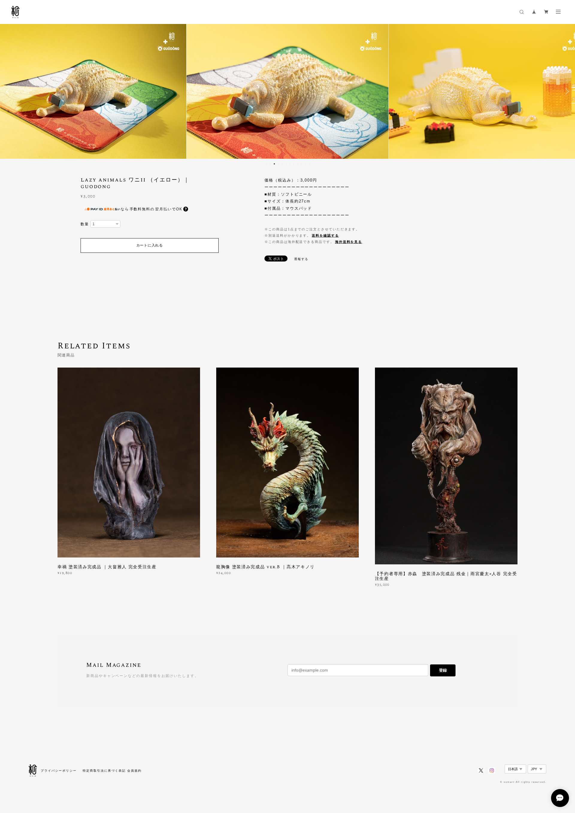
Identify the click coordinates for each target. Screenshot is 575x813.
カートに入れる (149, 245)
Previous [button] (9, 91)
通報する (301, 259)
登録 (443, 670)
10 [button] (301, 163)
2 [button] (270, 163)
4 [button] (278, 163)
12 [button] (309, 163)
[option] (288, 91)
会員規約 (134, 770)
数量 (85, 224)
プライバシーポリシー (58, 770)
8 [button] (293, 163)
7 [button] (289, 163)
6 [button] (286, 163)
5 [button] (282, 163)
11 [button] (305, 163)
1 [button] (266, 163)
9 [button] (297, 163)
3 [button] (274, 163)
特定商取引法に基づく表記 (104, 770)
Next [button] (566, 91)
